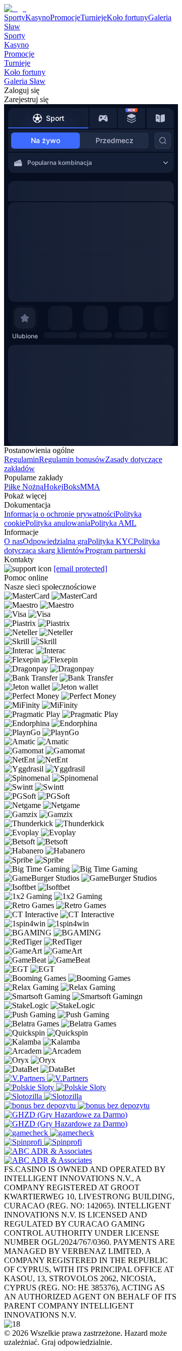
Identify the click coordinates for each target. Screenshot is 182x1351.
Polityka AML (113, 523)
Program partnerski (115, 550)
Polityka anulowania (57, 523)
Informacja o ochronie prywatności (59, 514)
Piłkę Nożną (23, 486)
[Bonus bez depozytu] (41, 1105)
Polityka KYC (110, 541)
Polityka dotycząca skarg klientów (82, 546)
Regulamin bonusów (72, 459)
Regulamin (21, 459)
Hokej (53, 486)
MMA (90, 486)
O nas (13, 541)
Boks (71, 486)
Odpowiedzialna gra (55, 541)
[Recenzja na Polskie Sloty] (30, 1087)
